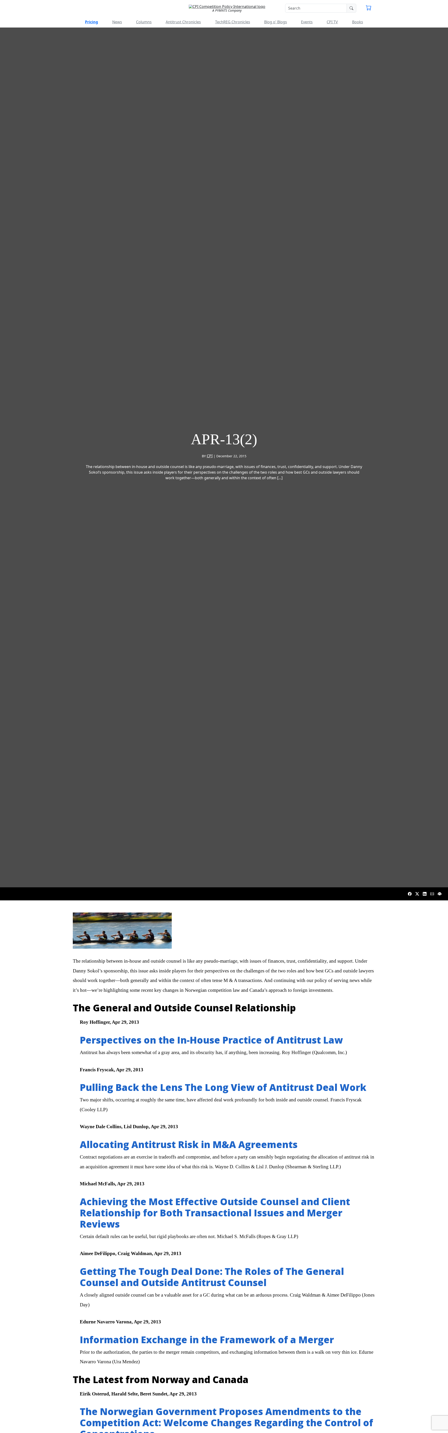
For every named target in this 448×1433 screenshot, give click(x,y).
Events (307, 21)
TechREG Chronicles (232, 21)
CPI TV (332, 21)
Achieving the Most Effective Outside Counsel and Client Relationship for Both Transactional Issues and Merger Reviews (215, 1212)
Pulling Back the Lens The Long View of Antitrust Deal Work (223, 1087)
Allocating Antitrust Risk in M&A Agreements (189, 1144)
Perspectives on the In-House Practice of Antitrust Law (211, 1040)
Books (357, 21)
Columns (144, 21)
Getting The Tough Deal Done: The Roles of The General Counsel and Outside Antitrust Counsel (212, 1277)
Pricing (91, 21)
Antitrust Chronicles (183, 21)
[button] (368, 8)
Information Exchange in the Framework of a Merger (207, 1339)
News (117, 21)
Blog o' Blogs (275, 21)
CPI (210, 455)
